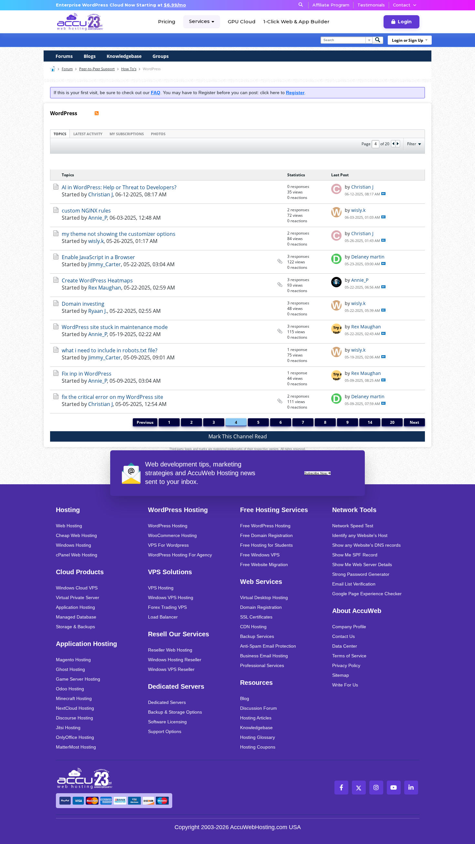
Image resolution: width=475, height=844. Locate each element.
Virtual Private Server (77, 597)
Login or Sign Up (407, 40)
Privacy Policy (346, 665)
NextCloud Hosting (75, 708)
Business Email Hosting (264, 655)
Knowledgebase (124, 56)
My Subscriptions (127, 133)
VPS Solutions (170, 571)
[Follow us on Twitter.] (359, 788)
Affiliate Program (330, 4)
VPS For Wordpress (168, 545)
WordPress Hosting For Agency (180, 554)
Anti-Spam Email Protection (268, 646)
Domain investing (83, 303)
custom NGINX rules (86, 210)
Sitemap (340, 675)
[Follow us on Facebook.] (341, 788)
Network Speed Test (352, 525)
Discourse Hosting (74, 717)
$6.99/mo (175, 4)
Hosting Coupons (257, 747)
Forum (67, 68)
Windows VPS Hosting (170, 597)
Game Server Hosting (78, 679)
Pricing (166, 21)
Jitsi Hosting (68, 727)
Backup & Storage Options (175, 712)
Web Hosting (69, 525)
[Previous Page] (393, 143)
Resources (256, 682)
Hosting (68, 509)
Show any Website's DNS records (366, 545)
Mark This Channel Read (237, 436)
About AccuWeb (356, 610)
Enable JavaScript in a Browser (98, 257)
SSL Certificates (256, 616)
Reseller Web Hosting (170, 649)
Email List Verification (353, 583)
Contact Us (343, 636)
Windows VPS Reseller (171, 669)
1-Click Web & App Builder (296, 21)
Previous (145, 422)
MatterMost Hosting (76, 747)
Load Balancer (163, 616)
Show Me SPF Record (354, 554)
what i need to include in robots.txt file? (109, 350)
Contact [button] (401, 4)
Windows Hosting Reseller (174, 659)
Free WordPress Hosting (265, 525)
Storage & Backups (75, 626)
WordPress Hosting (178, 509)
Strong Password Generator (360, 574)
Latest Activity (87, 133)
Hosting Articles (255, 717)
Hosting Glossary (257, 737)
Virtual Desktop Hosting (264, 597)
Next (414, 422)
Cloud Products (80, 571)
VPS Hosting (161, 587)
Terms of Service (349, 655)
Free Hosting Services (274, 509)
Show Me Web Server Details (362, 564)
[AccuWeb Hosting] (80, 21)
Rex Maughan (104, 287)
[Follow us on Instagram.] (376, 788)
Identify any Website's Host (359, 535)
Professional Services (262, 665)
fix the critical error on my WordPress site (112, 396)
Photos (158, 133)
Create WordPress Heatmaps (97, 280)
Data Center (344, 646)
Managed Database (76, 616)
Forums (64, 56)
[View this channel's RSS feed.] (97, 113)
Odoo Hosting (70, 688)
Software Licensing (167, 721)
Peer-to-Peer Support (97, 68)
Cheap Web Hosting (76, 535)
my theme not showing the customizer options (118, 233)
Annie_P (97, 217)
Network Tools (354, 509)
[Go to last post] (383, 193)
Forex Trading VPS (167, 607)
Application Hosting (75, 607)
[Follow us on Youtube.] (394, 788)
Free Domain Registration (266, 535)
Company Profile (349, 626)
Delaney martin (368, 257)
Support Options (164, 731)
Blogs (90, 56)
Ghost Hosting (70, 669)
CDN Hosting (253, 626)
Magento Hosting (73, 659)
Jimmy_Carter (104, 264)
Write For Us (345, 684)
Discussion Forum (258, 708)
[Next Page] (398, 143)
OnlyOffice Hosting (75, 737)
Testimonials (371, 4)
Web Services (261, 581)
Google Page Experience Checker (367, 593)
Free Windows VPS (260, 554)
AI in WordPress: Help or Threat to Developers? (119, 187)
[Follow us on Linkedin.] (411, 788)
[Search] (377, 40)
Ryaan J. (97, 310)
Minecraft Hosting (74, 698)
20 (392, 422)
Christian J (100, 194)
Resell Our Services (178, 634)
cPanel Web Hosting (76, 554)
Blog (244, 698)
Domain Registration (261, 607)
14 (370, 422)
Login (405, 22)
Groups (161, 56)
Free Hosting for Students (266, 545)
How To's (128, 68)
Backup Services (257, 636)
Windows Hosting (73, 545)
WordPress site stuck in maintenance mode (115, 327)
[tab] (60, 133)
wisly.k (358, 210)
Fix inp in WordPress (86, 373)
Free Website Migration (264, 564)
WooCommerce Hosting (172, 535)
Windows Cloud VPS (77, 587)
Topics (60, 133)
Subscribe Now (316, 473)
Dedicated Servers (176, 686)
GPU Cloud (242, 21)
